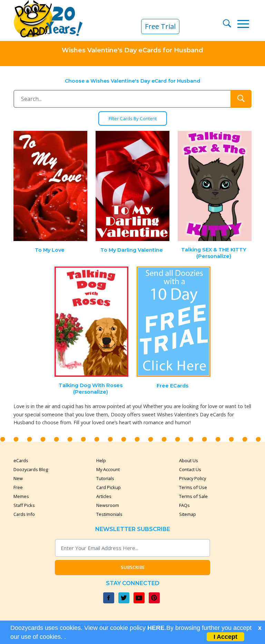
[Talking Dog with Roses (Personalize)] (91, 322)
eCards (20, 460)
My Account (108, 469)
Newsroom (107, 505)
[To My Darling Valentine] (132, 186)
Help (101, 460)
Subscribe (133, 567)
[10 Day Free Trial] (173, 322)
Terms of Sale (193, 496)
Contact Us (190, 469)
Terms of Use (193, 487)
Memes (21, 496)
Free (18, 487)
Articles (103, 496)
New (18, 478)
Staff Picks (24, 505)
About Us (188, 460)
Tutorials (105, 478)
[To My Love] (51, 186)
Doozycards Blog (30, 469)
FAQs (184, 505)
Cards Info (24, 514)
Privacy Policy (192, 478)
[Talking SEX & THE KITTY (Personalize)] (215, 186)
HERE (156, 627)
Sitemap (187, 514)
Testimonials (109, 514)
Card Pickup (108, 487)
